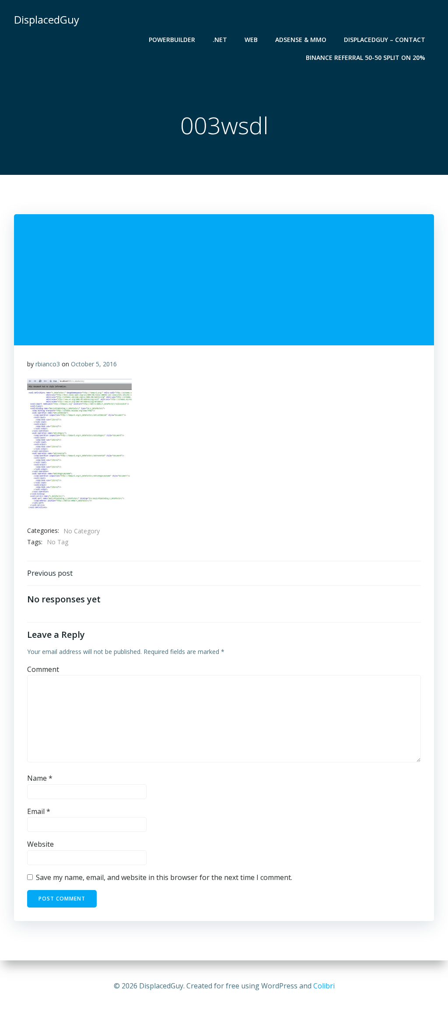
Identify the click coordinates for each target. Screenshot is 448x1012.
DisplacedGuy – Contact (384, 39)
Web (251, 39)
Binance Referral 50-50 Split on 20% (365, 57)
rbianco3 (47, 364)
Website (40, 844)
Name (39, 778)
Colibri (324, 986)
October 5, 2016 (94, 364)
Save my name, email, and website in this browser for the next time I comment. (164, 877)
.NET (220, 39)
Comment (43, 669)
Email (38, 811)
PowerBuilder (172, 39)
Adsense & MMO (300, 39)
